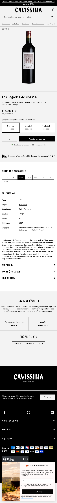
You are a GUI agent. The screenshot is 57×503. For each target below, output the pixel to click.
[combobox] (28, 17)
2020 (29, 177)
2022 (14, 177)
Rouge (15, 105)
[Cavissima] (28, 9)
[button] (53, 10)
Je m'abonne (37, 492)
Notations (7, 265)
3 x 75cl (10, 127)
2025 (6, 177)
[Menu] (3, 10)
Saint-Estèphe (17, 102)
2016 (43, 177)
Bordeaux (6, 102)
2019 (50, 177)
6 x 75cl (28, 127)
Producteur (8, 278)
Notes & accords (11, 271)
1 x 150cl (46, 127)
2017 (36, 177)
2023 (6, 182)
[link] (53, 10)
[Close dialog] (53, 464)
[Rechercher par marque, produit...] (52, 17)
